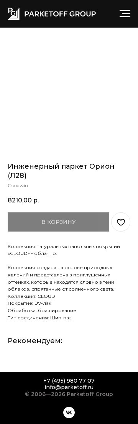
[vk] (69, 412)
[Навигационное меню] (125, 14)
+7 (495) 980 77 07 (69, 380)
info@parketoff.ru (69, 387)
